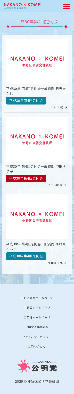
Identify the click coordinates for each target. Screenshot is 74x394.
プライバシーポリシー (37, 337)
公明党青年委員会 (37, 327)
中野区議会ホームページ (37, 298)
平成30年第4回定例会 (26, 100)
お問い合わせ (37, 346)
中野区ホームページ (37, 307)
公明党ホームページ (37, 317)
